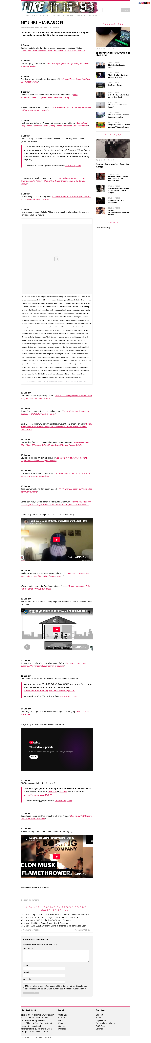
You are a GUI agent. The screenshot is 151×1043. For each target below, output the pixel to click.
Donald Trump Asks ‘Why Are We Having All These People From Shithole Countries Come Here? (56, 427)
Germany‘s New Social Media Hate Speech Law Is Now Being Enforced (53, 51)
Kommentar (28, 948)
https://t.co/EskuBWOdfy (36, 691)
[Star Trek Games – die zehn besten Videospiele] (100, 117)
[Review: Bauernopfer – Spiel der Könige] (113, 156)
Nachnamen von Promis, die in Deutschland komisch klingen (118, 190)
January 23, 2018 (68, 696)
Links (25, 900)
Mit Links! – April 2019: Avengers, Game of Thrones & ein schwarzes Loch (53, 926)
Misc (53, 27)
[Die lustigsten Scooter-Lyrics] (100, 67)
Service (81, 16)
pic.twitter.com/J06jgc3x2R (62, 691)
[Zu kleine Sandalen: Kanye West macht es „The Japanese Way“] (100, 178)
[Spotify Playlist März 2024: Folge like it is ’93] (113, 45)
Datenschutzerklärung (105, 1023)
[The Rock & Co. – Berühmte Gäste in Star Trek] (100, 77)
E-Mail (26, 972)
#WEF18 (52, 792)
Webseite (27, 979)
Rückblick (34, 900)
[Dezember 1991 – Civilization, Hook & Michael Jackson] (100, 212)
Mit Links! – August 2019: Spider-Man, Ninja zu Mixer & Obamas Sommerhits (55, 915)
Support (99, 1015)
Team (98, 1018)
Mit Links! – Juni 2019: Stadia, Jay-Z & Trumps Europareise (47, 920)
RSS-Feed (100, 1026)
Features (68, 16)
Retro (56, 16)
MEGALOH (44, 381)
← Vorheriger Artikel (30, 930)
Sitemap (99, 1029)
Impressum (101, 1020)
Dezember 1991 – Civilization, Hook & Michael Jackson (118, 212)
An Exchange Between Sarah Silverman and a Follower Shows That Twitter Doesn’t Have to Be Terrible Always (53, 181)
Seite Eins (31, 16)
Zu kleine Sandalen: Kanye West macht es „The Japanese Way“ (118, 178)
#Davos (63, 792)
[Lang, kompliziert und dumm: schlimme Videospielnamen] (100, 127)
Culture (45, 16)
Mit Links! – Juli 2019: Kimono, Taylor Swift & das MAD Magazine (49, 917)
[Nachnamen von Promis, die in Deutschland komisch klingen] (100, 190)
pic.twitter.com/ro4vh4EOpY (38, 795)
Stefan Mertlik (42, 27)
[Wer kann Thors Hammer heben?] (100, 107)
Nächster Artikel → (84, 930)
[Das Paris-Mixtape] (100, 87)
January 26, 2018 (63, 801)
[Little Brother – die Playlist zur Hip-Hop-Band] (100, 97)
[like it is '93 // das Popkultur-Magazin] (75, 7)
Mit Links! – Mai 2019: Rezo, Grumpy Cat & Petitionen (44, 923)
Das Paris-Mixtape (115, 85)
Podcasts (94, 16)
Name (25, 965)
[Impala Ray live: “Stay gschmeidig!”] (100, 202)
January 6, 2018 (73, 166)
